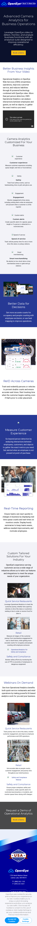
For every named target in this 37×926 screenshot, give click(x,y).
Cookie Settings (25, 920)
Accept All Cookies (12, 920)
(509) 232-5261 (19, 884)
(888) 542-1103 (20, 881)
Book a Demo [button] (18, 53)
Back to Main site (28, 3)
